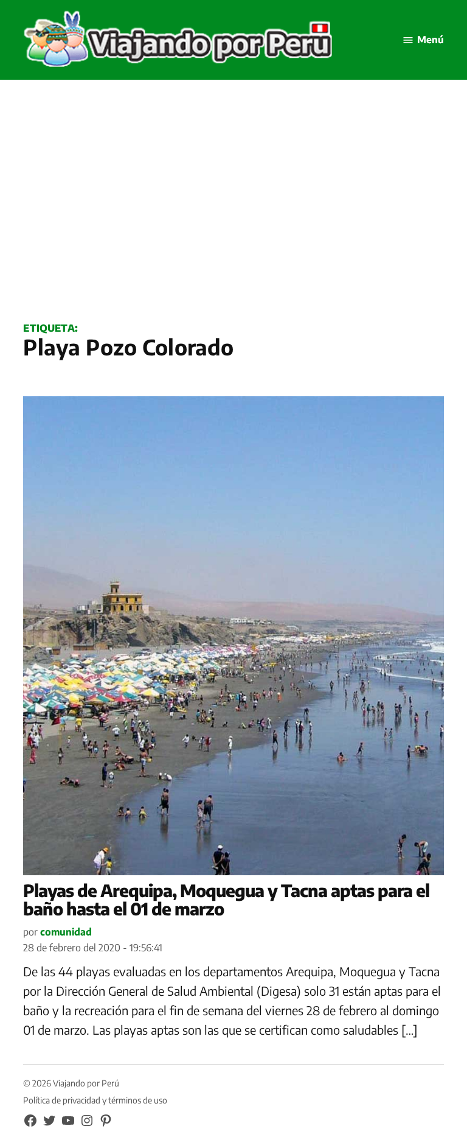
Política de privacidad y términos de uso (95, 1100)
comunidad (66, 932)
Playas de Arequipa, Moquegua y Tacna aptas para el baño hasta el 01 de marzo (226, 899)
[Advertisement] (233, 213)
